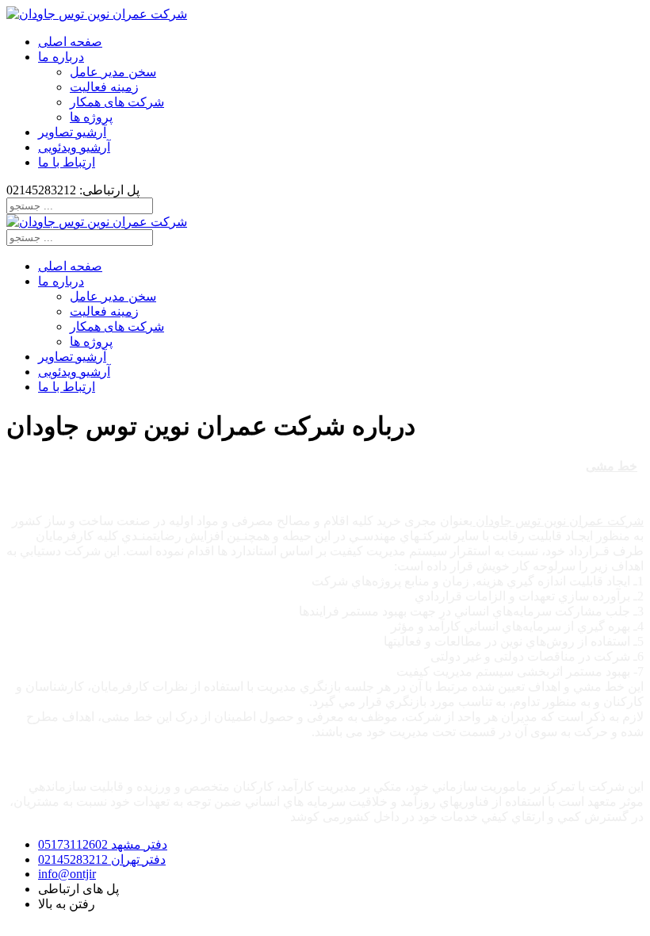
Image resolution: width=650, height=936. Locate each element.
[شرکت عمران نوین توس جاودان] (96, 14)
